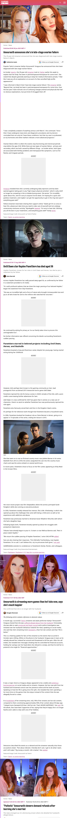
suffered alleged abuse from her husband (38, 623)
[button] (63, 62)
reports (13, 72)
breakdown (10, 701)
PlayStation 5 (20, 552)
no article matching (19, 217)
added (56, 536)
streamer (31, 72)
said (59, 705)
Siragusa (6, 189)
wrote (53, 211)
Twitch (10, 217)
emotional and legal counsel (28, 625)
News (10, 45)
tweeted (37, 208)
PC (25, 552)
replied (44, 750)
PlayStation (11, 552)
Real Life (29, 552)
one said (57, 542)
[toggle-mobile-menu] (64, 2)
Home (5, 45)
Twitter (42, 72)
